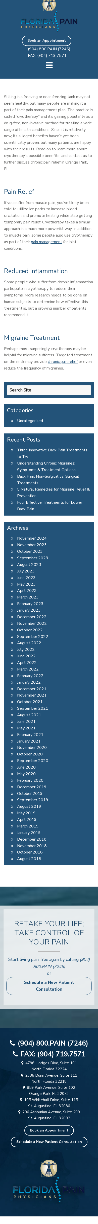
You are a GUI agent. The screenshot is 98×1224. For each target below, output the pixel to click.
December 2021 (31, 689)
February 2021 (30, 734)
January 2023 (29, 610)
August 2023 (29, 564)
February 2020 (30, 780)
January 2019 (29, 833)
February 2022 (30, 676)
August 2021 (29, 715)
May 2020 (26, 774)
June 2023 (26, 578)
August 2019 (29, 806)
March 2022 (28, 669)
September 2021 (32, 708)
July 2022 (26, 649)
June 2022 (26, 656)
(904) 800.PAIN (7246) (49, 49)
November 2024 (32, 538)
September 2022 (32, 636)
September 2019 (32, 800)
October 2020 (30, 754)
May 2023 (26, 584)
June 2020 (26, 767)
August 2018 (29, 859)
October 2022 (30, 630)
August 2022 (29, 643)
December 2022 (31, 617)
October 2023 (30, 551)
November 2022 (32, 623)
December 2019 (31, 787)
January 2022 (29, 682)
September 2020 (32, 761)
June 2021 (26, 721)
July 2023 (26, 571)
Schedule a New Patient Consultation (49, 986)
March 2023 (28, 597)
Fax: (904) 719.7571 (47, 55)
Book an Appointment (46, 40)
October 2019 (30, 793)
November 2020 (32, 747)
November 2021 (32, 695)
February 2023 (30, 604)
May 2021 (26, 728)
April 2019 (27, 819)
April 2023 (27, 590)
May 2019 (26, 813)
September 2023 (32, 558)
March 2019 (28, 826)
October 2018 (30, 852)
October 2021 (30, 702)
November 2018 (32, 846)
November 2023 (32, 545)
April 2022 (27, 662)
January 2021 (29, 741)
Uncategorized (30, 421)
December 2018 (31, 839)
